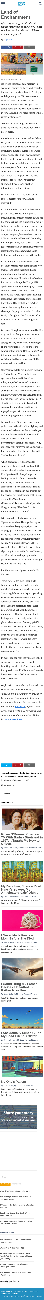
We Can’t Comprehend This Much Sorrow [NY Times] (14, 1265)
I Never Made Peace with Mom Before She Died (19, 937)
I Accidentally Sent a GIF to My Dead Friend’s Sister (21, 1034)
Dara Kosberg (9, 942)
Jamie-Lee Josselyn (11, 847)
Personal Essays (35, 847)
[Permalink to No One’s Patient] (22, 1066)
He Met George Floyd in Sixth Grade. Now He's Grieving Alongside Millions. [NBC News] (16, 1256)
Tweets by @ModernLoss (10, 1281)
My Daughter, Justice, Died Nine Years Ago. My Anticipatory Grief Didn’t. (21, 889)
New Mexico (10, 776)
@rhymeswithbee (13, 719)
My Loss (24, 847)
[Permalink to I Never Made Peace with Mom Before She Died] (22, 920)
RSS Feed (34, 1291)
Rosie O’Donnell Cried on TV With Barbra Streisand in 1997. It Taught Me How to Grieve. (22, 839)
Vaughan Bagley (10, 1085)
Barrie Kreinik (9, 994)
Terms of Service (20, 1291)
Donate (15, 1294)
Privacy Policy (6, 1291)
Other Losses (23, 776)
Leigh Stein (8, 39)
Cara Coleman (9, 896)
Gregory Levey (9, 1040)
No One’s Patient (13, 1081)
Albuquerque (12, 773)
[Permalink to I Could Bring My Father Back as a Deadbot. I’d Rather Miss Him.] (22, 969)
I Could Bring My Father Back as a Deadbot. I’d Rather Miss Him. (19, 987)
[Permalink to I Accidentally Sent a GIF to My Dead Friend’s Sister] (22, 1018)
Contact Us (5, 1294)
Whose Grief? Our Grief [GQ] (12, 1248)
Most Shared (17, 1184)
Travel (33, 776)
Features (21, 1085)
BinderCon (20, 706)
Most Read (5, 1184)
